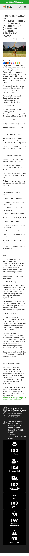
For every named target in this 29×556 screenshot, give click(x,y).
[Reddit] (8, 63)
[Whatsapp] (17, 63)
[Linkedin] (9, 63)
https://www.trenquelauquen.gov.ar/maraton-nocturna (14, 399)
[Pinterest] (11, 63)
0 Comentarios (21, 39)
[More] (19, 63)
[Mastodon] (13, 63)
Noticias (13, 39)
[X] (6, 63)
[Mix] (15, 63)
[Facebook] (4, 63)
